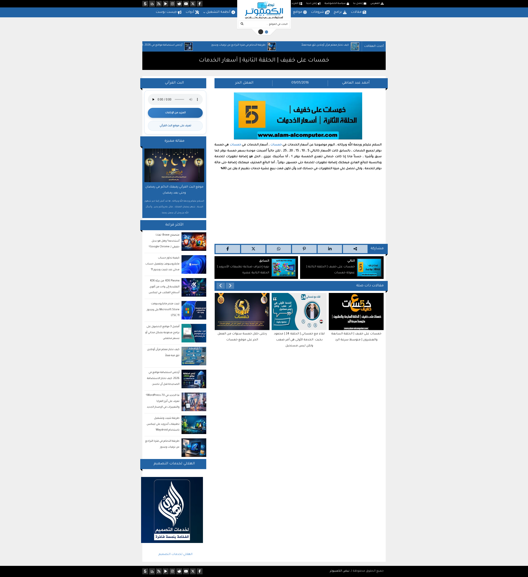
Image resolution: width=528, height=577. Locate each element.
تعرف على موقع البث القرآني (175, 125)
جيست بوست (166, 12)
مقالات (356, 12)
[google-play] (166, 4)
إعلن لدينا (311, 3)
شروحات (317, 12)
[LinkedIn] (330, 249)
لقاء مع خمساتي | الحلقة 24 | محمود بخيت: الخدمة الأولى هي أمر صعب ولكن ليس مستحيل (299, 340)
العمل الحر (244, 83)
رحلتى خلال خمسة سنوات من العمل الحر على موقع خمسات (242, 337)
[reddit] (179, 4)
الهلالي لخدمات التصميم (175, 554)
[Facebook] (228, 249)
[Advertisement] (298, 207)
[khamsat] (145, 4)
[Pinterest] (304, 249)
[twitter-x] (193, 4)
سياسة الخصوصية (335, 3)
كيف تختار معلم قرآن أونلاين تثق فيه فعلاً (353, 45)
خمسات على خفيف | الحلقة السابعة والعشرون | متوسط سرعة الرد (356, 337)
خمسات (276, 145)
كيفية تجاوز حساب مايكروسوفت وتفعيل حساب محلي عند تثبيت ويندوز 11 (162, 264)
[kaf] (152, 4)
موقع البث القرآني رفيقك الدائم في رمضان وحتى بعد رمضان (174, 190)
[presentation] (230, 286)
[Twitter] (253, 249)
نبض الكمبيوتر (339, 571)
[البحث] (242, 24)
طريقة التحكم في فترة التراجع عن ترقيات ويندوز (267, 45)
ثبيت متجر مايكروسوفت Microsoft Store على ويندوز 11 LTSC (163, 309)
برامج (338, 12)
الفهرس (375, 3)
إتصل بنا (358, 3)
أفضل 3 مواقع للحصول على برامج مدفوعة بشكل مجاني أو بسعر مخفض (162, 332)
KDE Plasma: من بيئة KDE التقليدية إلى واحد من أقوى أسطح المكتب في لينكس (164, 287)
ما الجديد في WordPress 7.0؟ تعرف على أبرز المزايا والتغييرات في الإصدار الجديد (162, 401)
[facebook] (200, 4)
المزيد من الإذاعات (175, 112)
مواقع (297, 12)
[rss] (159, 4)
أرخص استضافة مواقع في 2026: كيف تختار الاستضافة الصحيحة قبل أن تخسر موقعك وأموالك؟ (179, 46)
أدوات (190, 12)
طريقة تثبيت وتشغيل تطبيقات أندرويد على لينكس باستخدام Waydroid (163, 424)
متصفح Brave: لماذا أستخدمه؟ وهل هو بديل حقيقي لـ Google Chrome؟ (164, 241)
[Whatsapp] (278, 249)
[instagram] (172, 4)
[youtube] (186, 4)
